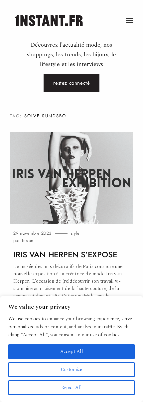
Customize (71, 369)
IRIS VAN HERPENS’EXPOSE (65, 254)
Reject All (71, 387)
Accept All (71, 351)
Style (75, 233)
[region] (71, 349)
